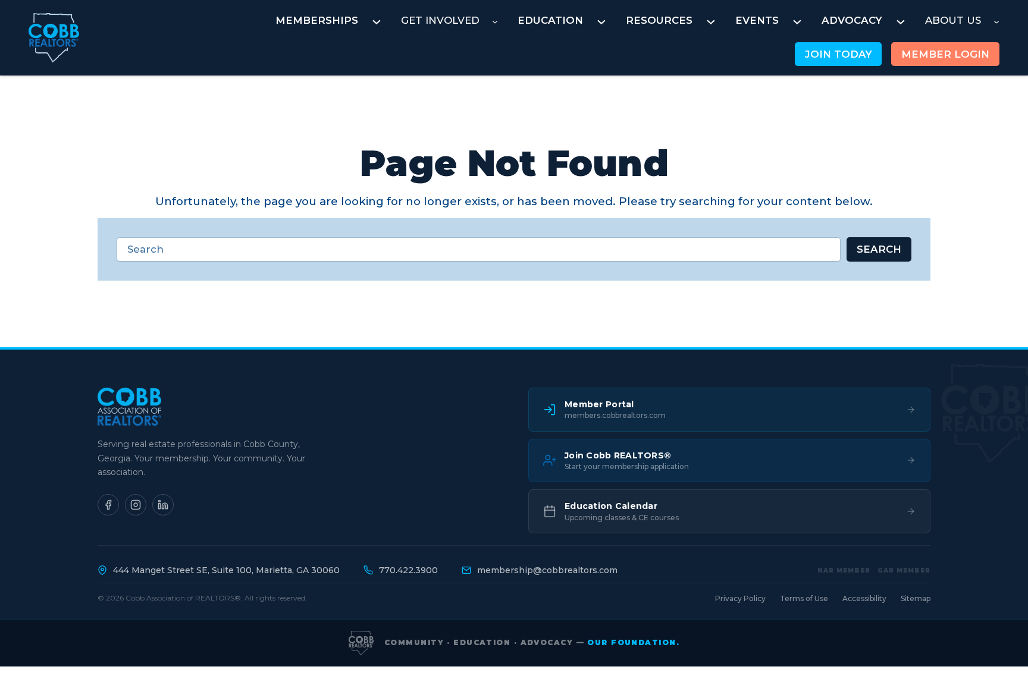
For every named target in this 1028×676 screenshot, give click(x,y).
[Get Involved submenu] (495, 21)
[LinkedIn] (163, 504)
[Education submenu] (601, 21)
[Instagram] (135, 504)
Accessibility (864, 598)
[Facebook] (108, 504)
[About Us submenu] (996, 21)
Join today (838, 54)
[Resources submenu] (711, 21)
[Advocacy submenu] (900, 21)
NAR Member (843, 570)
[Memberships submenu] (376, 21)
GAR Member (903, 570)
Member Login (945, 54)
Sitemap (915, 598)
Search (879, 249)
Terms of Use (804, 598)
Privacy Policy (740, 598)
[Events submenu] (797, 21)
